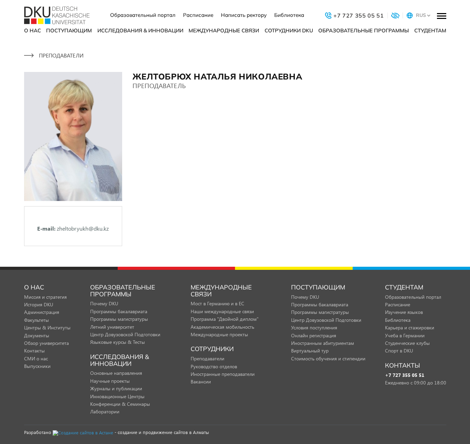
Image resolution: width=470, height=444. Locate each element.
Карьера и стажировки (409, 327)
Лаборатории (104, 411)
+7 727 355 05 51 (404, 375)
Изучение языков (404, 312)
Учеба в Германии (405, 335)
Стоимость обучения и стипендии (328, 358)
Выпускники (37, 366)
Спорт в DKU (399, 350)
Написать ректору (244, 15)
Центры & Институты (47, 327)
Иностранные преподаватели (223, 374)
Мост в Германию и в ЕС (217, 303)
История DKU (38, 304)
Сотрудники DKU (289, 30)
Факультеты (36, 320)
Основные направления (116, 373)
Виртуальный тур (310, 350)
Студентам (430, 30)
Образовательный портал (142, 15)
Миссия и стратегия (45, 297)
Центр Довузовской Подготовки (125, 334)
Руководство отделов (214, 366)
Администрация (41, 312)
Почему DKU (104, 303)
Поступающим (69, 30)
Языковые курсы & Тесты (117, 342)
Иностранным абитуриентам (322, 343)
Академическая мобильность (222, 327)
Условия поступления (314, 327)
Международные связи (224, 30)
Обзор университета (46, 343)
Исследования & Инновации (140, 30)
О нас (32, 30)
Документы (36, 335)
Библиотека (289, 15)
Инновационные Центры (117, 396)
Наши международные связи (222, 311)
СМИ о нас (36, 358)
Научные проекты (110, 381)
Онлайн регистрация (313, 335)
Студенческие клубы (407, 343)
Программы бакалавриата (118, 311)
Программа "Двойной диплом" (224, 319)
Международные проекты (219, 334)
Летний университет (112, 327)
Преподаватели (207, 358)
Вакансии (201, 381)
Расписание (198, 15)
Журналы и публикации (116, 388)
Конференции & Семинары (120, 404)
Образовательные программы (363, 30)
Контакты (34, 350)
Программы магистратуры (119, 319)
